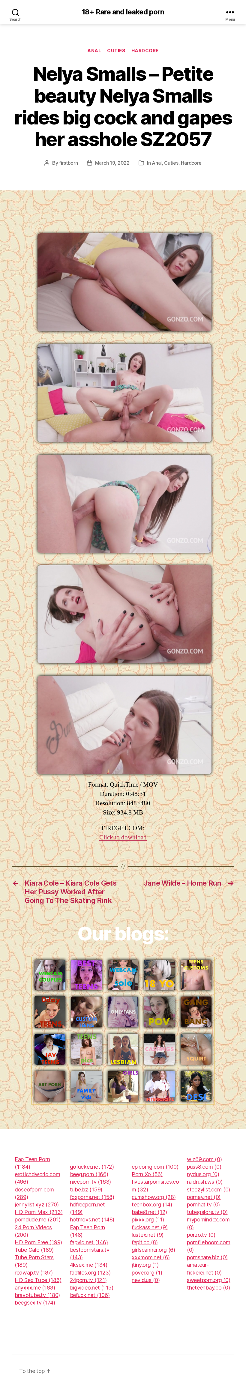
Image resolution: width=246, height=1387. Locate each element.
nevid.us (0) (146, 1280)
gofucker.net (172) (92, 1167)
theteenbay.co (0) (208, 1287)
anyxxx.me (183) (35, 1287)
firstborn (68, 163)
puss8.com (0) (204, 1167)
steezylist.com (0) (208, 1189)
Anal (94, 50)
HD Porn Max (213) (38, 1212)
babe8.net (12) (149, 1212)
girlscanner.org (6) (153, 1250)
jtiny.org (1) (145, 1265)
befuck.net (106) (90, 1295)
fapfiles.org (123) (90, 1272)
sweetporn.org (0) (208, 1280)
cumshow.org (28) (154, 1197)
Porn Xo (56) (147, 1174)
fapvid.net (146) (89, 1242)
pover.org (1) (147, 1272)
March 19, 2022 (112, 163)
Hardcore (145, 50)
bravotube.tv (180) (37, 1295)
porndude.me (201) (37, 1219)
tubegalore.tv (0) (207, 1212)
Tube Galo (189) (34, 1250)
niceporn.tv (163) (90, 1182)
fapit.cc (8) (145, 1242)
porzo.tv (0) (201, 1235)
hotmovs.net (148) (92, 1219)
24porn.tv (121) (88, 1280)
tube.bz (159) (86, 1189)
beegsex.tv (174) (35, 1302)
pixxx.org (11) (148, 1219)
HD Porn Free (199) (38, 1242)
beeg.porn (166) (89, 1174)
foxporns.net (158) (92, 1197)
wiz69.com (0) (204, 1159)
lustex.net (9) (148, 1235)
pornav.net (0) (203, 1197)
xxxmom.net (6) (151, 1257)
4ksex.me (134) (88, 1265)
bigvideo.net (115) (91, 1287)
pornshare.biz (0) (207, 1257)
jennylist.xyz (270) (37, 1204)
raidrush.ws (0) (205, 1182)
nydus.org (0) (203, 1174)
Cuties (116, 50)
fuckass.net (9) (150, 1227)
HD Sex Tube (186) (38, 1280)
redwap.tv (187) (34, 1272)
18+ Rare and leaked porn (123, 12)
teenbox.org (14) (152, 1204)
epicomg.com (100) (155, 1167)
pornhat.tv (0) (203, 1204)
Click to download (123, 837)
